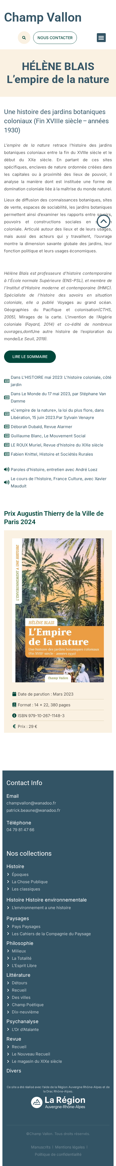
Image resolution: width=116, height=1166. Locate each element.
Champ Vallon (43, 17)
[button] (101, 37)
